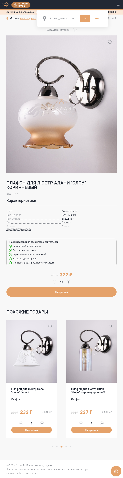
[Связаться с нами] (116, 471)
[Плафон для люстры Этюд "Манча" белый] (91, 351)
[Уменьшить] (54, 282)
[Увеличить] (68, 282)
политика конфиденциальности (21, 473)
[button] (61, 30)
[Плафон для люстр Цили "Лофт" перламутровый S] (31, 351)
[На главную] (5, 5)
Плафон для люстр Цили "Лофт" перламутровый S (28, 390)
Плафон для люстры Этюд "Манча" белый (89, 390)
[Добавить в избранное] (110, 42)
